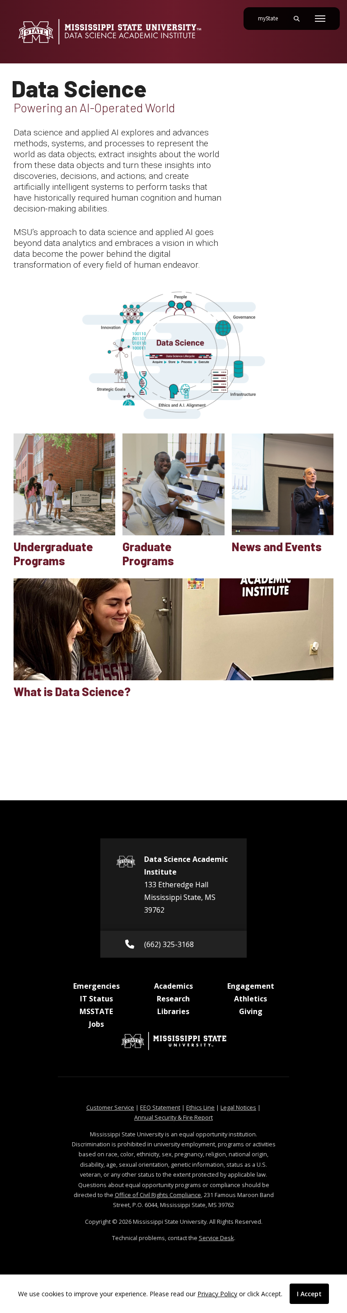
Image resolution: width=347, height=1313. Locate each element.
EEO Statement (160, 1107)
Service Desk (216, 1238)
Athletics (250, 999)
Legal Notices (238, 1107)
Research (173, 999)
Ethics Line (200, 1107)
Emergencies (96, 986)
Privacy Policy (217, 1293)
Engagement (250, 986)
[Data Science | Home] (110, 32)
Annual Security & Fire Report (173, 1117)
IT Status (96, 999)
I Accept (309, 1293)
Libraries (173, 1011)
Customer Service (110, 1107)
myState (271, 18)
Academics (173, 986)
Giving (251, 1011)
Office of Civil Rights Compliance (158, 1195)
